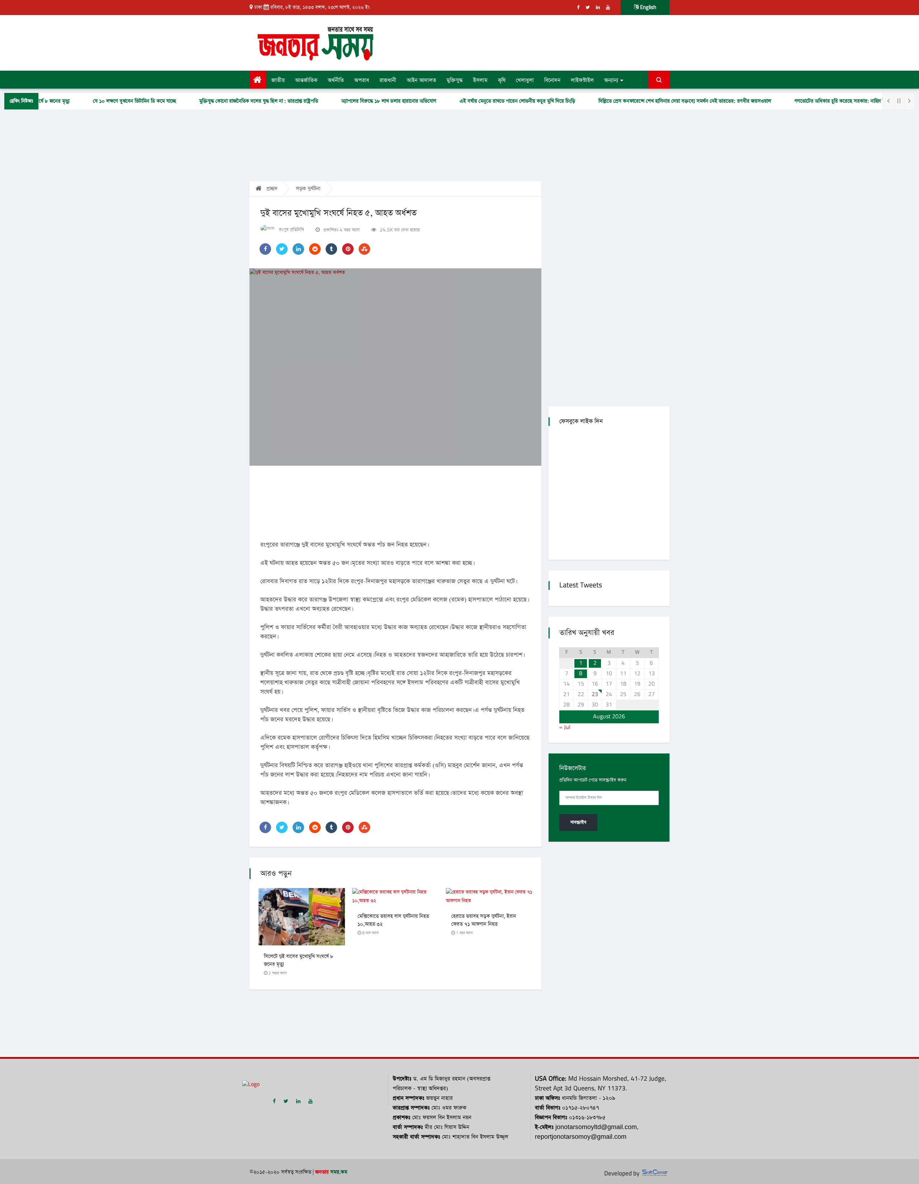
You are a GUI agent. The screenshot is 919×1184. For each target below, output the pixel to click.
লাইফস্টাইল (582, 80)
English (647, 7)
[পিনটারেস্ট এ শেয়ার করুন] (348, 249)
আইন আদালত (421, 80)
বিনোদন (552, 80)
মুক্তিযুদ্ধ (455, 80)
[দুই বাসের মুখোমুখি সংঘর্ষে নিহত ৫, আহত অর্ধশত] (395, 367)
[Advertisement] (530, 41)
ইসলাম (480, 80)
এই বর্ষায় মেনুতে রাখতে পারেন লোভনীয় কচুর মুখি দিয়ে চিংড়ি (490, 101)
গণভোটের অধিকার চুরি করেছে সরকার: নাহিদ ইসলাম (817, 101)
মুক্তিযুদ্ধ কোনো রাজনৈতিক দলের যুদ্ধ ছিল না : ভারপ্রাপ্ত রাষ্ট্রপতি (231, 101)
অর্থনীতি (336, 80)
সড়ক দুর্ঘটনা (308, 188)
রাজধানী (387, 80)
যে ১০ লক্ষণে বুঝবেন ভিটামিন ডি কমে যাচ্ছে (107, 101)
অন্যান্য (611, 80)
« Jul (564, 727)
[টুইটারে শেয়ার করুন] (282, 249)
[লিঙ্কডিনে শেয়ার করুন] (298, 249)
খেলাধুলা (525, 80)
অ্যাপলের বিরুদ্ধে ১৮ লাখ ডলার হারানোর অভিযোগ (361, 101)
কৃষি (501, 80)
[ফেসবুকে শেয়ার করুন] (265, 249)
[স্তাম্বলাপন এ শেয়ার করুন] (364, 249)
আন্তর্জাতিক (306, 80)
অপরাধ (361, 80)
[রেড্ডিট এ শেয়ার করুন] (315, 249)
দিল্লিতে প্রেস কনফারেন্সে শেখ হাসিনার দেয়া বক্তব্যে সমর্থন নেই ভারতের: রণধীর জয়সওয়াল (657, 101)
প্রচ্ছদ (271, 188)
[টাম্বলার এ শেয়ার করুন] (331, 249)
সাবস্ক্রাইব (578, 822)
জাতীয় (278, 80)
